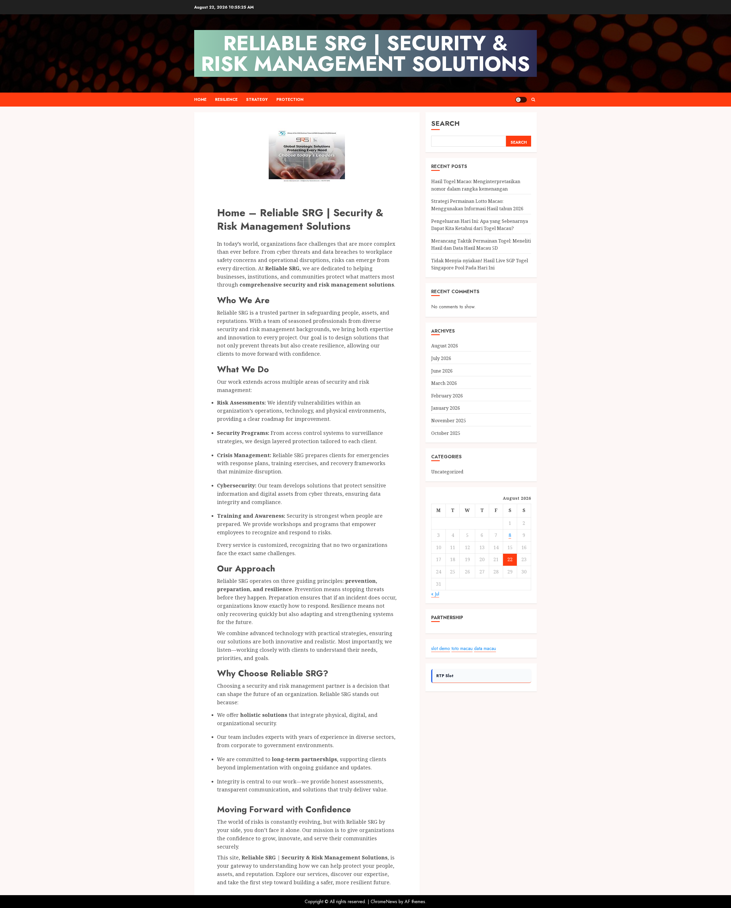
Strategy (257, 99)
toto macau (462, 648)
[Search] (533, 99)
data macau (485, 648)
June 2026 (442, 371)
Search (445, 123)
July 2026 (441, 358)
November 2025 (448, 420)
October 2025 (445, 433)
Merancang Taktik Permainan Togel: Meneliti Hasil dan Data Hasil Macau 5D (481, 244)
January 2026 (445, 408)
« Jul (435, 594)
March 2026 (444, 383)
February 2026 (447, 396)
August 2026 (444, 346)
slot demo (440, 648)
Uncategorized (447, 472)
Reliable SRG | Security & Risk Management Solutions (365, 53)
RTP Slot (444, 676)
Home (200, 99)
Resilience (226, 99)
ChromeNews (384, 901)
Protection (290, 99)
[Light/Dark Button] (521, 100)
